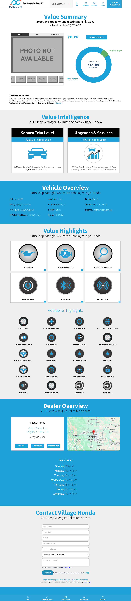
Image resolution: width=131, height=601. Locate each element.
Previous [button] (9, 56)
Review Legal (87, 582)
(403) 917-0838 (73, 25)
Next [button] (65, 56)
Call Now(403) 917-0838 (114, 3)
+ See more (58, 103)
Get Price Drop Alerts (97, 37)
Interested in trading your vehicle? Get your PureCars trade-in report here (65, 580)
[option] (37, 54)
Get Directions (37, 446)
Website (21, 446)
